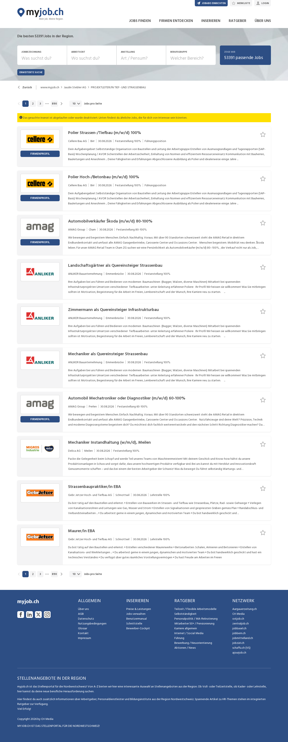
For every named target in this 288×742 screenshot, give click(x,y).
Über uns (83, 609)
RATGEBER (237, 21)
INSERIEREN (210, 21)
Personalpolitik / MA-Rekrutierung (196, 618)
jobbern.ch (239, 633)
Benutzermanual (136, 618)
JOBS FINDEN (140, 21)
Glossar (82, 628)
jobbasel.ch (239, 628)
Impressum (84, 638)
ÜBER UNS (263, 21)
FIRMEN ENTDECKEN (176, 21)
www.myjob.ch (49, 87)
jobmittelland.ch (242, 638)
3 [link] (40, 103)
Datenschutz (86, 618)
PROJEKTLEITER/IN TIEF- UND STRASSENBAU (118, 87)
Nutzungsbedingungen (92, 623)
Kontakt (83, 633)
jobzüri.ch (238, 642)
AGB (81, 613)
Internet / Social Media (188, 633)
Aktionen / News (185, 647)
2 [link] (33, 103)
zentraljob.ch (240, 623)
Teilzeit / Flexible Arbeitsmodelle (195, 609)
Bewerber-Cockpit (138, 628)
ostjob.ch (238, 618)
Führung (179, 638)
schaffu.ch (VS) (241, 647)
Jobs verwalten (135, 613)
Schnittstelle (134, 623)
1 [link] (25, 103)
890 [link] (54, 103)
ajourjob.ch (239, 652)
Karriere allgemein (185, 628)
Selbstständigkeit (185, 613)
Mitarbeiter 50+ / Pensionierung (194, 623)
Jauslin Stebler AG (75, 87)
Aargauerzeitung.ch (244, 609)
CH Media (238, 613)
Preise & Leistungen (138, 609)
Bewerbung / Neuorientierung (193, 642)
